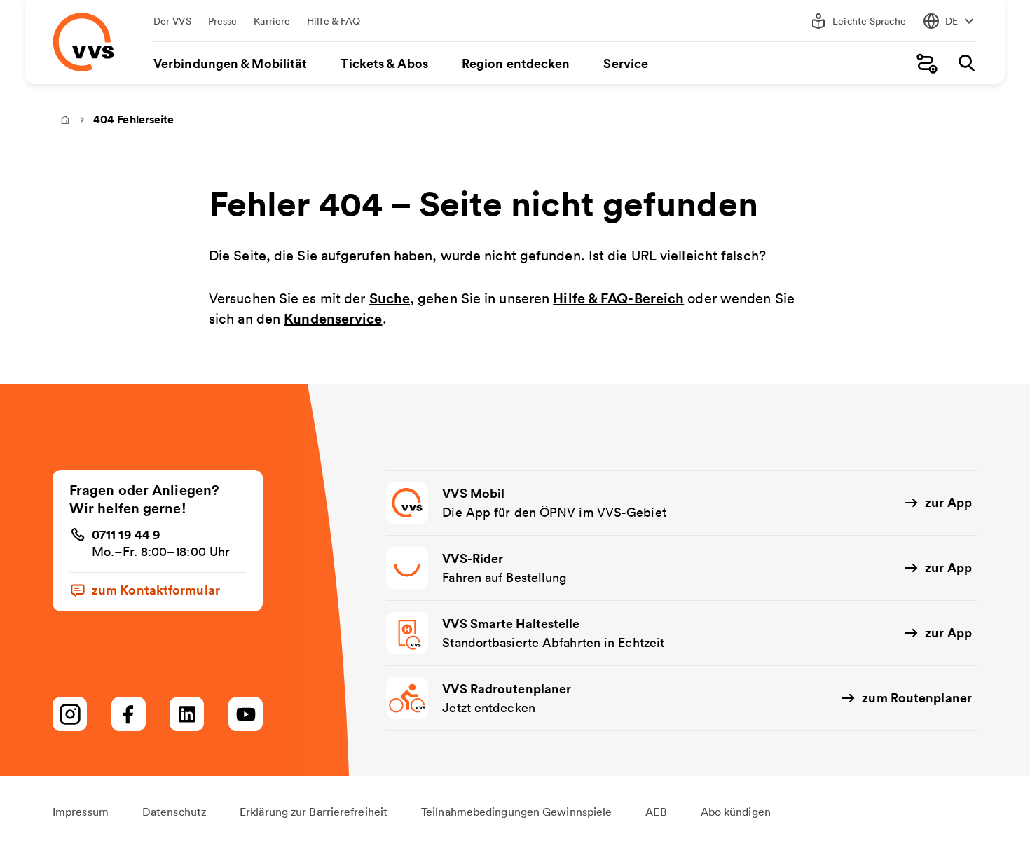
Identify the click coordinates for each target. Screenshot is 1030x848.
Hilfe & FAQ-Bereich (618, 298)
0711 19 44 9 (126, 534)
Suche (390, 298)
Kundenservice (333, 318)
